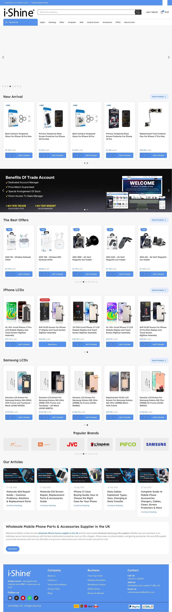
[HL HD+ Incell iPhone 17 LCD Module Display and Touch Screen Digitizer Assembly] (119, 311)
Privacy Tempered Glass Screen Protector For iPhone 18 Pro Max (52, 136)
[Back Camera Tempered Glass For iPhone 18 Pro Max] (18, 117)
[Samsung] (156, 444)
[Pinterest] (23, 598)
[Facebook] (10, 598)
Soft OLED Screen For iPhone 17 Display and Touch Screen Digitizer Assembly (52, 330)
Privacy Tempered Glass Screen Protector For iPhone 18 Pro (119, 136)
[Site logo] (19, 12)
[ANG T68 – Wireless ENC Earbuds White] (52, 241)
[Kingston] (100, 444)
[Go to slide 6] (15, 86)
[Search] (138, 12)
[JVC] (72, 444)
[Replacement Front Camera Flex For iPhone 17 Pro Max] (153, 117)
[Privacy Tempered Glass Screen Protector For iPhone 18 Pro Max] (52, 117)
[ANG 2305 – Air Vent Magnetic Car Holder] (86, 241)
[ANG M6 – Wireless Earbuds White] (18, 241)
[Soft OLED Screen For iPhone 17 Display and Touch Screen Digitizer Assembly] (52, 311)
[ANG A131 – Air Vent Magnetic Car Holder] (119, 241)
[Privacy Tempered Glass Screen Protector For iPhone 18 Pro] (119, 117)
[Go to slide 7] (17, 86)
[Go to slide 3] (7, 86)
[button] (3, 57)
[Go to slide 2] (5, 86)
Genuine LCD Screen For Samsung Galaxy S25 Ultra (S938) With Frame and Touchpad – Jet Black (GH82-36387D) (51, 402)
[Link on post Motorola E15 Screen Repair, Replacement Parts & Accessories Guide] (52, 475)
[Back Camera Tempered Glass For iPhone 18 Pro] (86, 117)
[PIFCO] (128, 444)
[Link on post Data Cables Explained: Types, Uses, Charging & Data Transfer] (119, 475)
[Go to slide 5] (12, 86)
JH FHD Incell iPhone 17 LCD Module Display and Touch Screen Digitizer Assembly (85, 330)
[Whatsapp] (29, 598)
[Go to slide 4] (10, 86)
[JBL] (44, 444)
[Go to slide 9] (96, 282)
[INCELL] (16, 444)
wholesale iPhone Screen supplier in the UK (58, 533)
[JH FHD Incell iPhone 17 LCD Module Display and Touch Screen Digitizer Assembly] (86, 311)
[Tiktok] (36, 598)
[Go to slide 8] (20, 86)
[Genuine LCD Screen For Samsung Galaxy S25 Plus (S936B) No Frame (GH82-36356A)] (153, 381)
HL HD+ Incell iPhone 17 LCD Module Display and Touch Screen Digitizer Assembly (119, 330)
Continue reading (14, 505)
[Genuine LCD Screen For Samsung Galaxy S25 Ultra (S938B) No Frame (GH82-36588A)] (86, 381)
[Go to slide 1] (2, 86)
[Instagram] (16, 598)
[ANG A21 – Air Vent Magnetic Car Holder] (153, 241)
